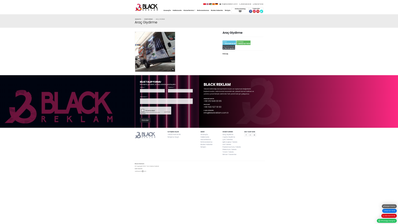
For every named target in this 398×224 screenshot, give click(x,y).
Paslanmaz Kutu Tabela (232, 147)
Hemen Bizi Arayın (209, 98)
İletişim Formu (390, 206)
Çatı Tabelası (228, 139)
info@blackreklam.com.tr (229, 4)
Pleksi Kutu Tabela (229, 149)
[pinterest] (254, 134)
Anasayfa (167, 10)
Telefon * (171, 87)
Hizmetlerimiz (188, 10)
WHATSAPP (207, 104)
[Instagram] (250, 134)
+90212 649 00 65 (174, 134)
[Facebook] (246, 134)
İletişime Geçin (173, 137)
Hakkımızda (177, 10)
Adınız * (142, 87)
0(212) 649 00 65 (246, 4)
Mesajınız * (143, 97)
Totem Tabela (228, 152)
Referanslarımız (203, 10)
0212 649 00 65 (389, 216)
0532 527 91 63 (258, 4)
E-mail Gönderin (209, 110)
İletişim (227, 10)
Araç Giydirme (228, 134)
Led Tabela (227, 144)
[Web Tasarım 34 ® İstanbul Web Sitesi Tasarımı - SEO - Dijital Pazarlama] (140, 171)
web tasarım (138, 168)
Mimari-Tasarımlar (229, 154)
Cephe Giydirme (229, 137)
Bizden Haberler (217, 10)
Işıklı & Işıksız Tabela (230, 142)
